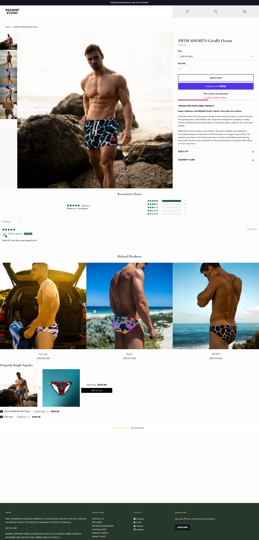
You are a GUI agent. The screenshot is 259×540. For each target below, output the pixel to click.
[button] (153, 201)
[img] (8, 229)
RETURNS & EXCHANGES (102, 526)
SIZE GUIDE (97, 522)
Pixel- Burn (8, 416)
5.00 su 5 (85, 205)
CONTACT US (98, 518)
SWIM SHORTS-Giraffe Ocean (17, 411)
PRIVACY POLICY (99, 536)
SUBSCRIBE (182, 527)
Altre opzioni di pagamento (215, 93)
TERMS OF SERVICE (100, 533)
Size (180, 51)
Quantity (181, 63)
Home (7, 27)
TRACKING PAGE (99, 529)
